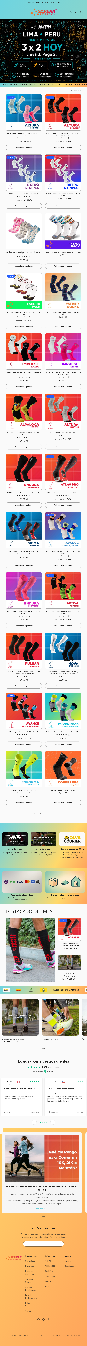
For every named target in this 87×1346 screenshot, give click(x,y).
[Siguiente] (52, 1122)
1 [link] (34, 813)
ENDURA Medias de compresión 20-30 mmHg (23, 493)
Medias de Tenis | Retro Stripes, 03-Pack (24, 194)
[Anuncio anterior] (4, 2)
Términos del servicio (73, 1335)
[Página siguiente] (52, 813)
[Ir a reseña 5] (46, 1122)
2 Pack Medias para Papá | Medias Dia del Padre (63, 313)
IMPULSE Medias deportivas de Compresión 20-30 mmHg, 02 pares (63, 373)
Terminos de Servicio (30, 1280)
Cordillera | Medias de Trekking (63, 790)
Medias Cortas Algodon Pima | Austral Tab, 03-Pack (23, 253)
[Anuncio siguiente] (82, 2)
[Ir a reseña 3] (42, 1122)
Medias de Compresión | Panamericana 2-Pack (63, 732)
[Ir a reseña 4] (44, 1122)
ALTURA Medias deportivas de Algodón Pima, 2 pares (23, 134)
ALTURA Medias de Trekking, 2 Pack (63, 433)
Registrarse (69, 1266)
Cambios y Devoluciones (30, 1288)
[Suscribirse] (61, 1244)
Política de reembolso (39, 1335)
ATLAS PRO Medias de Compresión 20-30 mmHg (63, 493)
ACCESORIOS (50, 1266)
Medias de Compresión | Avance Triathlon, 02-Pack (63, 552)
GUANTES (49, 1271)
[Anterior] (34, 1122)
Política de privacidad (57, 1335)
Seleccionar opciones (24, 148)
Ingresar (68, 1261)
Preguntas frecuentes (29, 1272)
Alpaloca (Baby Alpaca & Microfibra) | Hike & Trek (23, 434)
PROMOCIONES (51, 1276)
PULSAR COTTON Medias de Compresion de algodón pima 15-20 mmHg (24, 673)
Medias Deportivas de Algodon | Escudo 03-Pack (23, 313)
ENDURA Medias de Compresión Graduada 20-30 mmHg (24, 612)
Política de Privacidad (29, 1304)
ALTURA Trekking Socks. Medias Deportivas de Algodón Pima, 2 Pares (63, 134)
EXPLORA (49, 1281)
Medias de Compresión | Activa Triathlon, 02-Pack (63, 612)
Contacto (29, 1311)
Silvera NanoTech (23, 1335)
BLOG (47, 1286)
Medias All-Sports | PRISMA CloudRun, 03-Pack (63, 252)
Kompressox (30, 1266)
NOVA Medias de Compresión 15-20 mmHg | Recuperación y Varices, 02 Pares (63, 673)
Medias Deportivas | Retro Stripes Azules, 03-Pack (63, 194)
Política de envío (56, 1338)
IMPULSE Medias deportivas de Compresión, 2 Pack (24, 373)
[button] (4, 12)
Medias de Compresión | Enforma (23, 790)
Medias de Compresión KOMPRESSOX (69, 976)
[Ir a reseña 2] (40, 1122)
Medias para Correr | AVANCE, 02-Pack (23, 732)
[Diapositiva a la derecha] (48, 1049)
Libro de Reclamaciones (31, 1296)
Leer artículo (40, 1209)
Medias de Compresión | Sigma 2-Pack (23, 551)
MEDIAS (48, 1261)
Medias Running (50, 1039)
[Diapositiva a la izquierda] (38, 1049)
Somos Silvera (31, 1261)
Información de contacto (72, 1338)
